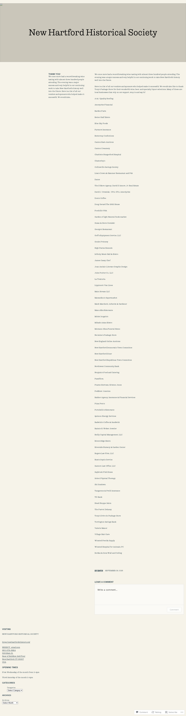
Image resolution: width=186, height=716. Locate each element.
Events (99, 571)
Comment (174, 609)
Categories (11, 688)
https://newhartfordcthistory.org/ (16, 642)
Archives (5, 700)
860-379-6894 (9, 650)
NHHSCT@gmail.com (11, 647)
